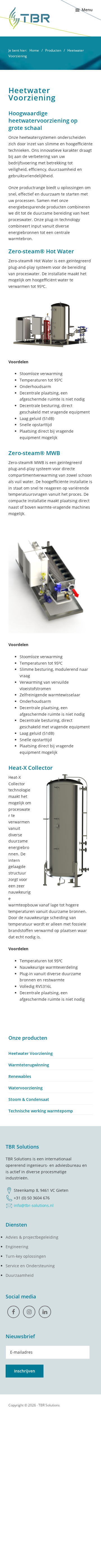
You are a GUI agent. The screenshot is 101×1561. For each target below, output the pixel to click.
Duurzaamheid (20, 1275)
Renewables (19, 1076)
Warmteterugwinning (28, 1065)
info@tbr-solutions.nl (34, 1205)
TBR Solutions (49, 1405)
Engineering (17, 1246)
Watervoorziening (25, 1088)
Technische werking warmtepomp (40, 1111)
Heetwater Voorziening (30, 1053)
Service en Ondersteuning (30, 1265)
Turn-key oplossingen (26, 1256)
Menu (87, 9)
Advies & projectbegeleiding (32, 1237)
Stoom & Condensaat (28, 1099)
